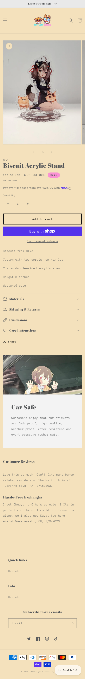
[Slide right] (51, 152)
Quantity (9, 195)
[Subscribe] (72, 623)
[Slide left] (33, 152)
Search (13, 571)
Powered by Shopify (53, 672)
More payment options (42, 241)
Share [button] (12, 341)
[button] (5, 20)
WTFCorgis (36, 672)
